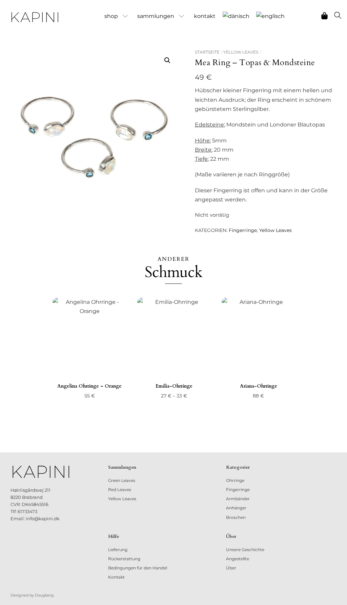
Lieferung (117, 549)
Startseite (207, 52)
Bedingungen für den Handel (137, 567)
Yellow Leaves (240, 52)
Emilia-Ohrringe (174, 386)
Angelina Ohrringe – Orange (89, 386)
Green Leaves (121, 480)
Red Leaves (119, 489)
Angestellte (237, 558)
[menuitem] (235, 16)
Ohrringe (235, 480)
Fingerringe (243, 230)
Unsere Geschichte (245, 549)
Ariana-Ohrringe (258, 386)
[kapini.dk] (34, 17)
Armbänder (238, 498)
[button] (167, 60)
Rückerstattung (124, 558)
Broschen (236, 517)
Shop (111, 16)
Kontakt (205, 16)
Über (231, 567)
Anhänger (236, 507)
